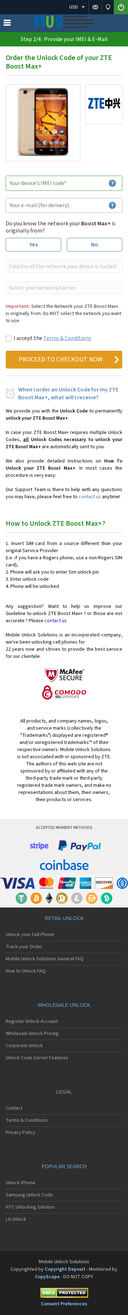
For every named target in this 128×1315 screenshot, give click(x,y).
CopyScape (47, 1276)
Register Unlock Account (32, 1021)
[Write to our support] (95, 7)
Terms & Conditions (67, 338)
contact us (90, 496)
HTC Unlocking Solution (30, 1207)
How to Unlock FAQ (26, 971)
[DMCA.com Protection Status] (64, 1294)
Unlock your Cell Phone (30, 934)
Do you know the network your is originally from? (61, 227)
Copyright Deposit (65, 1269)
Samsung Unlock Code (29, 1195)
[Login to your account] (121, 7)
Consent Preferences (64, 1304)
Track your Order (24, 946)
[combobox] (63, 266)
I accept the (52, 338)
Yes (34, 245)
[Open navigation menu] (7, 24)
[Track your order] (108, 7)
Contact (14, 1108)
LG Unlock (16, 1219)
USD (73, 7)
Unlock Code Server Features (37, 1057)
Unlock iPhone (21, 1182)
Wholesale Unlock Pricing (32, 1033)
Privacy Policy (20, 1132)
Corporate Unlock (24, 1045)
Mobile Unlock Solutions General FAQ (45, 958)
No (94, 245)
